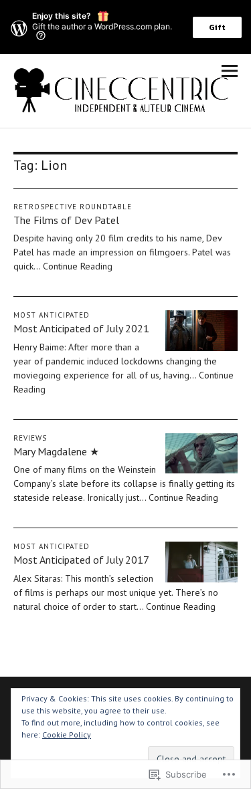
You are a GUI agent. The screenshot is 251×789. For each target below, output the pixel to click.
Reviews (30, 438)
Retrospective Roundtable (72, 206)
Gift (217, 27)
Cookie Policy (66, 734)
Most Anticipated (51, 315)
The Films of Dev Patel (66, 220)
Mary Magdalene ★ (56, 451)
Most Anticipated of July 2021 (81, 328)
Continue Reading (77, 266)
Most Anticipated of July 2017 (81, 559)
